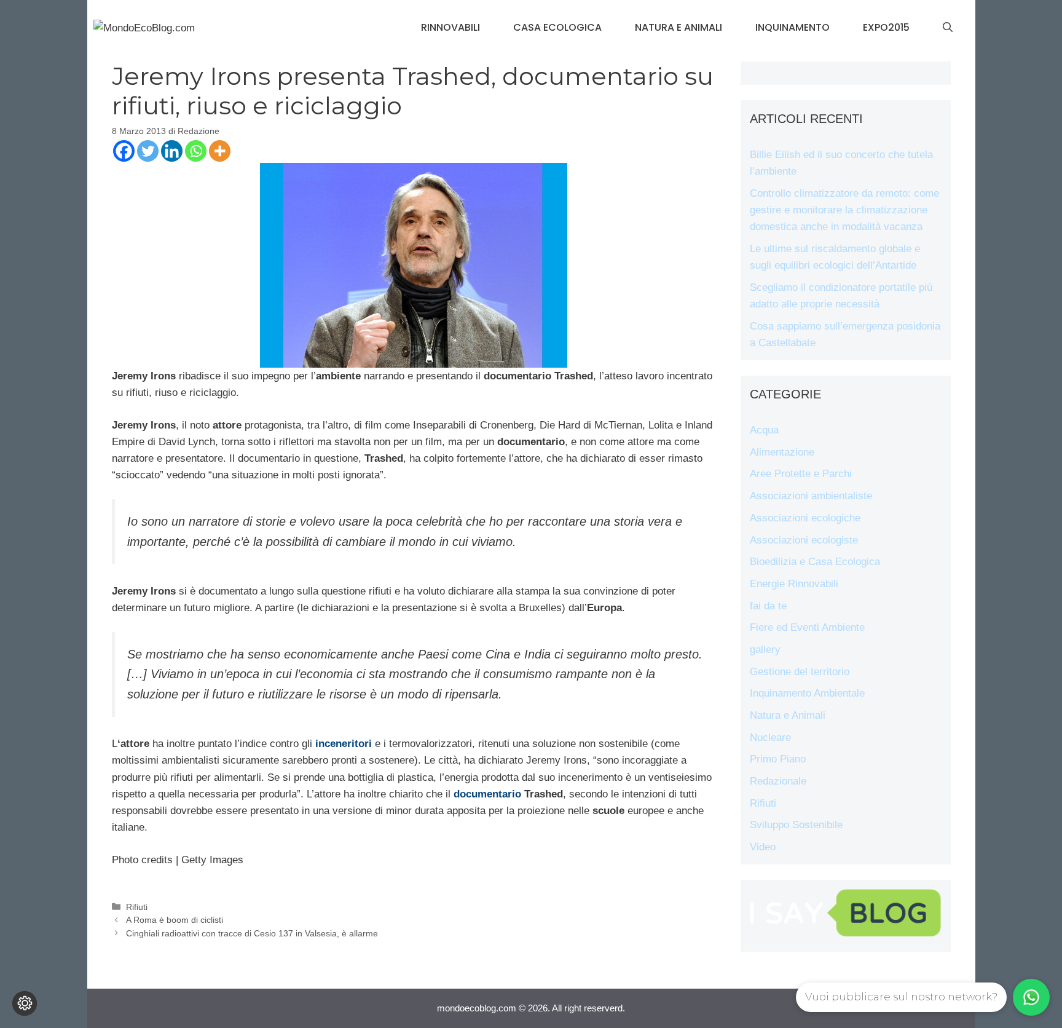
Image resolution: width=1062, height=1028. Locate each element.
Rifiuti (137, 907)
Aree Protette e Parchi (801, 474)
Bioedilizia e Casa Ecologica (815, 561)
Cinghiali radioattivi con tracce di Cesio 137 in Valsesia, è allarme (252, 933)
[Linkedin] (172, 151)
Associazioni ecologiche (805, 518)
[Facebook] (124, 151)
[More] (219, 151)
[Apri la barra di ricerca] (947, 27)
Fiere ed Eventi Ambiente (807, 627)
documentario (487, 794)
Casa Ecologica (557, 27)
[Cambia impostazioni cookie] (24, 1003)
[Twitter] (148, 151)
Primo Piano (778, 759)
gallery (765, 649)
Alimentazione (782, 452)
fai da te (768, 606)
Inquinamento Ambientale (807, 693)
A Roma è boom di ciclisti (174, 920)
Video (763, 847)
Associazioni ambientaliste (811, 496)
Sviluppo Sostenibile (796, 825)
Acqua (764, 430)
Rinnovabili (450, 27)
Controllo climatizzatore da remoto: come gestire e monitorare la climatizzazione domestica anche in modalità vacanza (844, 210)
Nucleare (770, 737)
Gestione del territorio (799, 672)
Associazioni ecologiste (804, 540)
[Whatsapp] (195, 151)
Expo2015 (886, 27)
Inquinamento (792, 27)
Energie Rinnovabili (794, 584)
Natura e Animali (678, 27)
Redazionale (778, 781)
